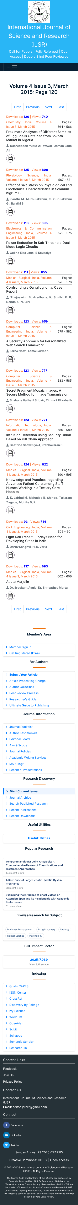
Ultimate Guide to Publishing (29, 705)
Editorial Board (19, 739)
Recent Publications (23, 810)
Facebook (16, 1125)
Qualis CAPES (18, 986)
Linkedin (15, 1135)
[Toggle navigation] (11, 67)
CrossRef (15, 998)
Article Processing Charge (27, 681)
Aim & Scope (18, 745)
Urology (64, 929)
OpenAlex (16, 1023)
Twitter (14, 1145)
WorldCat (15, 1017)
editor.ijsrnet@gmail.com (30, 1107)
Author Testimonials (23, 733)
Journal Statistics (21, 726)
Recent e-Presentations (25, 770)
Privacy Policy (12, 1081)
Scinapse (15, 1035)
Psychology (35, 935)
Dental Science (15, 935)
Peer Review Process (24, 693)
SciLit (13, 1029)
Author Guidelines (21, 687)
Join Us (8, 1075)
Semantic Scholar (21, 1041)
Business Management (20, 929)
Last (60, 107)
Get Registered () (24, 653)
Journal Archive (20, 797)
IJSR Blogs (16, 764)
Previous (33, 107)
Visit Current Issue (24, 791)
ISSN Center (17, 992)
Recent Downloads (22, 816)
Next (48, 107)
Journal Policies (20, 751)
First (17, 107)
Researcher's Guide (22, 699)
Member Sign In (20, 647)
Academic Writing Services (28, 757)
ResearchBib (18, 1048)
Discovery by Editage (24, 1004)
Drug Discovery (46, 929)
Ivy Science (17, 1011)
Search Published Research (28, 803)
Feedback (10, 1068)
